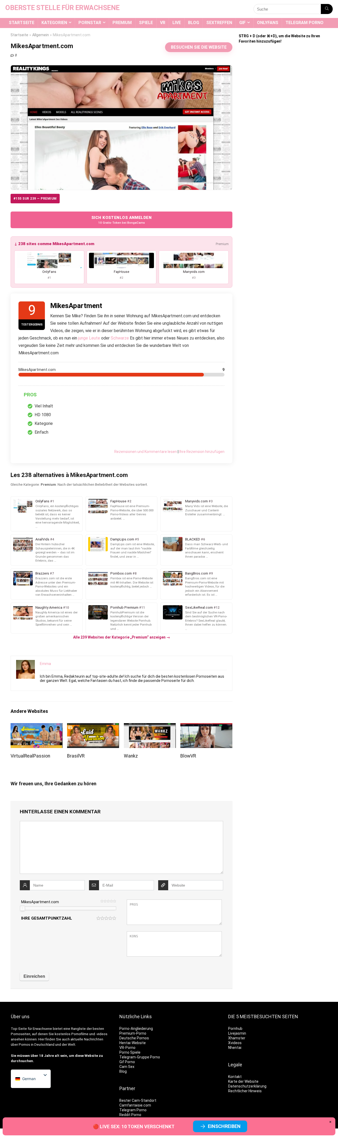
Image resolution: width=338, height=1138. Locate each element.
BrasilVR (75, 756)
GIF (242, 22)
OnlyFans (267, 22)
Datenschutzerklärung (247, 1086)
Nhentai (234, 1047)
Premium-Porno (132, 1033)
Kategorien (54, 22)
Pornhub (235, 1028)
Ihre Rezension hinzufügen (201, 451)
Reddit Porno (130, 1115)
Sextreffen (219, 22)
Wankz (131, 756)
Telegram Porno (304, 22)
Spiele (146, 22)
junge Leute (89, 338)
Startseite (21, 22)
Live (176, 22)
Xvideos (235, 1043)
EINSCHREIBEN (224, 1126)
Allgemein (40, 35)
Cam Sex (126, 1066)
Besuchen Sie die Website (199, 47)
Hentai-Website (132, 1043)
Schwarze (120, 338)
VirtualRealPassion (30, 756)
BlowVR (188, 756)
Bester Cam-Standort (137, 1100)
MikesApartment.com (40, 902)
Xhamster (236, 1038)
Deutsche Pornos (134, 1038)
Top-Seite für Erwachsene (31, 1029)
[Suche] (327, 9)
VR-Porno (127, 1047)
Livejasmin (237, 1033)
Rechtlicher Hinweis (245, 1091)
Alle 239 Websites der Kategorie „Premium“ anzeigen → (121, 637)
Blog (193, 22)
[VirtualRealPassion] (37, 726)
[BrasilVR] (93, 726)
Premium (122, 22)
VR (162, 22)
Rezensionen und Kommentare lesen (145, 451)
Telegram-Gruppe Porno (139, 1057)
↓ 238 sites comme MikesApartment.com (54, 243)
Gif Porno (127, 1062)
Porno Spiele (129, 1052)
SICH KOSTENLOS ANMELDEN (121, 219)
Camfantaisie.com (135, 1105)
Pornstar (89, 22)
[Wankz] (150, 726)
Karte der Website (243, 1081)
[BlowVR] (206, 726)
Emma (45, 663)
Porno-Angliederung (136, 1028)
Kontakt (235, 1077)
